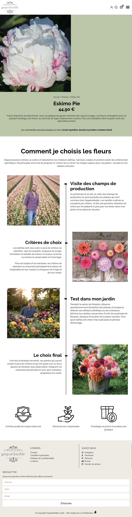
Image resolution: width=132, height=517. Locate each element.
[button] (128, 7)
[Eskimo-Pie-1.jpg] (55, 53)
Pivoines (65, 97)
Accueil (56, 97)
